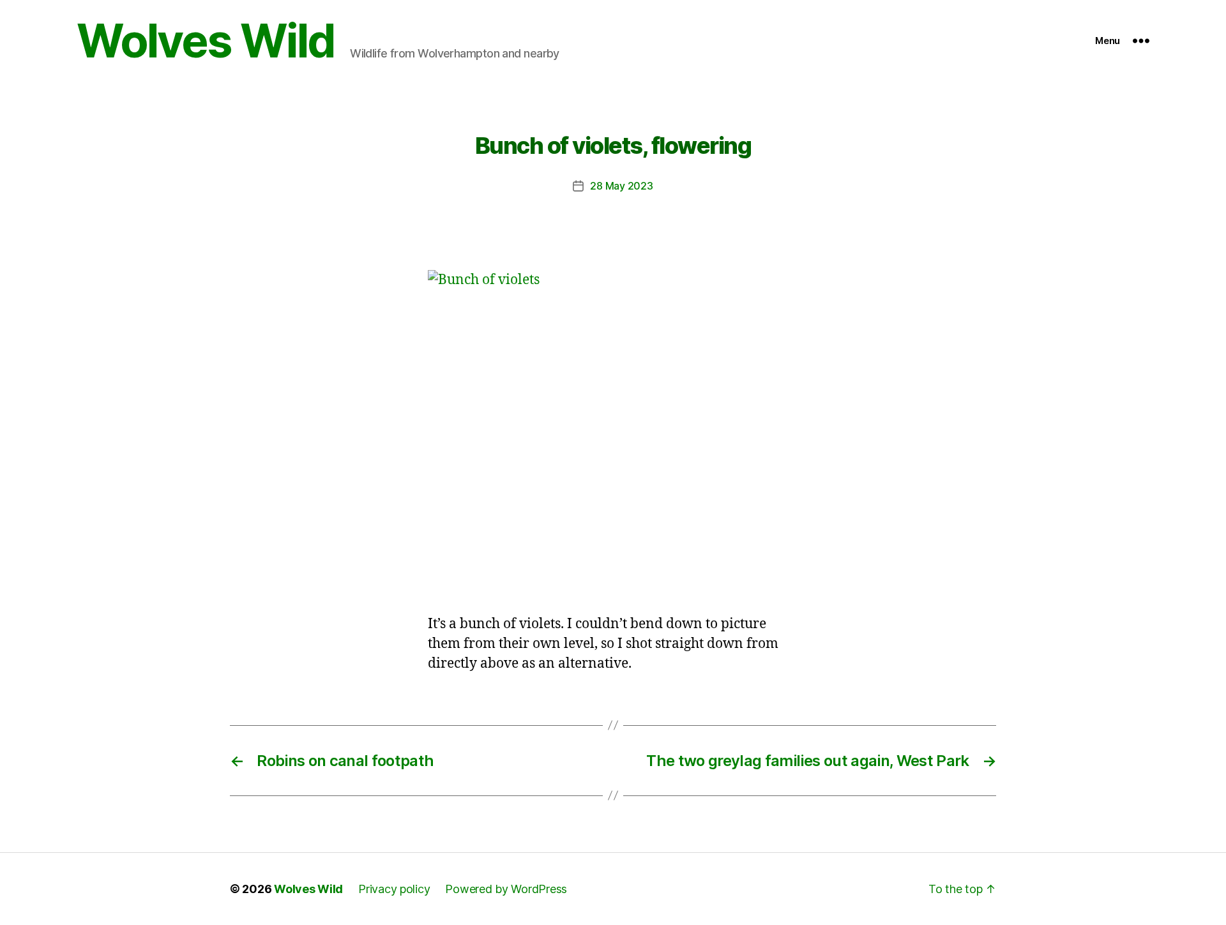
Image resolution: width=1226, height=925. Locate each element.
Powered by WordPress (506, 889)
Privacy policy (394, 889)
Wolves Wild (206, 41)
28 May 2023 (621, 185)
